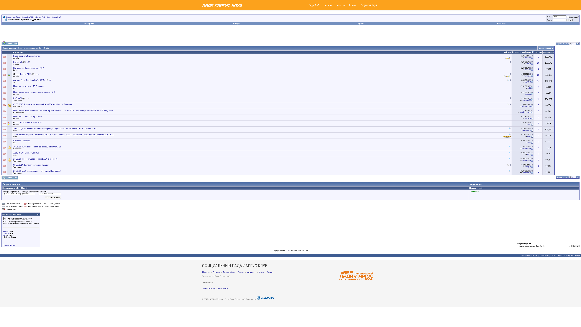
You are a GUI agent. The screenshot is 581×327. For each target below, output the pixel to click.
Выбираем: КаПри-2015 (30, 122)
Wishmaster (17, 106)
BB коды (6, 232)
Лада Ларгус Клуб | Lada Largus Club (551, 255)
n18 (14, 88)
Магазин (341, 5)
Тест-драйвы (229, 272)
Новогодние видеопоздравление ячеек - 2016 (34, 92)
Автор (20, 52)
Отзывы (216, 272)
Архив (570, 255)
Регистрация (89, 24)
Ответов (538, 52)
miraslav (16, 58)
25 (538, 63)
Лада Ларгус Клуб (54, 17)
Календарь (501, 24)
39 (538, 75)
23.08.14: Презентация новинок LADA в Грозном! (35, 159)
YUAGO (528, 82)
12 (538, 99)
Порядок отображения (30, 192)
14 (538, 81)
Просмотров (548, 52)
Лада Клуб (314, 5)
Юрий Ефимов (19, 112)
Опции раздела (544, 48)
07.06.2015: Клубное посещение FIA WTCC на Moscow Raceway (42, 104)
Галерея (236, 24)
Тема (15, 52)
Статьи (241, 272)
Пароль (549, 20)
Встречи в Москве (21, 141)
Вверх (577, 255)
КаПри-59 (17, 62)
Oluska (16, 64)
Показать (43, 192)
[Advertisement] (290, 34)
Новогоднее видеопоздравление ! (28, 116)
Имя (548, 17)
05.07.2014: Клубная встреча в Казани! (31, 165)
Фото (261, 272)
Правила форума (9, 245)
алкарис (528, 167)
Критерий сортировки (11, 192)
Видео (269, 272)
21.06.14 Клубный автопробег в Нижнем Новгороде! (37, 171)
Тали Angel (17, 100)
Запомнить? (574, 17)
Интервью (251, 272)
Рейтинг (507, 52)
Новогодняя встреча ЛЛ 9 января (28, 86)
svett (15, 82)
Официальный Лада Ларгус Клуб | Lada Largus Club (25, 17)
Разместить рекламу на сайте (215, 289)
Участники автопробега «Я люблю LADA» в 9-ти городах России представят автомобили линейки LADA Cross (63, 135)
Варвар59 (527, 76)
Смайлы (6, 233)
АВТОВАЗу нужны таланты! (26, 153)
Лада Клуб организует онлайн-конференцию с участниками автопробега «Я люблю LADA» (55, 128)
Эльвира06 (526, 100)
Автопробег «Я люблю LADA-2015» (29, 80)
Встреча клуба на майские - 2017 (28, 68)
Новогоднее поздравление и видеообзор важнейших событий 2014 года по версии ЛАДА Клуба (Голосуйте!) (63, 110)
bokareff (528, 58)
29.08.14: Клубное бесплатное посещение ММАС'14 (37, 147)
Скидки (352, 5)
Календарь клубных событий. (26, 56)
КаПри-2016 (25, 74)
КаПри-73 (17, 98)
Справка (360, 24)
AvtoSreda (527, 130)
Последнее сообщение (521, 52)
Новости (328, 5)
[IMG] (5, 235)
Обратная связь (528, 255)
